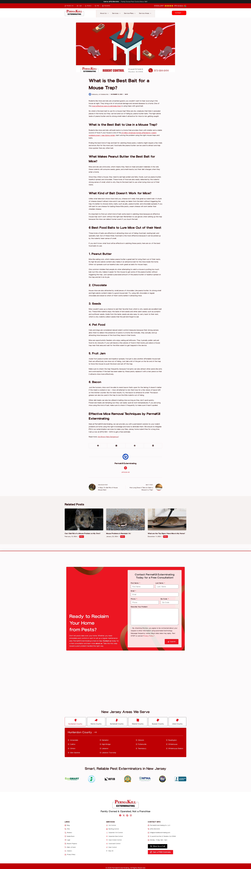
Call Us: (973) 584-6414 (111, 1)
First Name (135, 583)
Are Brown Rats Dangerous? (108, 437)
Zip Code (164, 599)
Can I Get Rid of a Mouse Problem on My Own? (82, 533)
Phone (133, 599)
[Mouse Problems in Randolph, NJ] (125, 519)
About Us (103, 13)
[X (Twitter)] (116, 445)
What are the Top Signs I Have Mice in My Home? (166, 533)
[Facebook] (98, 445)
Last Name (160, 583)
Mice (126, 94)
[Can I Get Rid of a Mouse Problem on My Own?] (84, 519)
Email (133, 591)
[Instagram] (131, 815)
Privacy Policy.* (148, 636)
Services (115, 13)
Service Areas (144, 13)
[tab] (75, 721)
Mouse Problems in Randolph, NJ (118, 533)
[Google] (127, 815)
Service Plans (129, 13)
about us (99, 643)
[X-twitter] (124, 815)
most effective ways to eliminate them (106, 106)
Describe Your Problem (139, 607)
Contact (178, 13)
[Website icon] (125, 467)
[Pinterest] (135, 445)
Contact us (107, 641)
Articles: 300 (125, 472)
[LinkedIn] (153, 445)
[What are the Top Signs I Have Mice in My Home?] (167, 519)
